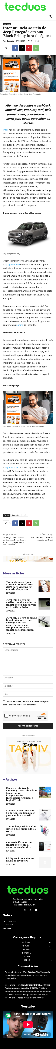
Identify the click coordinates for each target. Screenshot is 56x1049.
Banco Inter (16, 515)
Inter (25, 515)
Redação (10, 41)
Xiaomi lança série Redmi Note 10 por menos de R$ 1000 (21, 829)
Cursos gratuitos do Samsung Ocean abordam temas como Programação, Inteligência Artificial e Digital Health (21, 794)
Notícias (7, 24)
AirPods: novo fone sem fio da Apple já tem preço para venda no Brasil (20, 813)
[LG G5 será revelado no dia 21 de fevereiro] (45, 862)
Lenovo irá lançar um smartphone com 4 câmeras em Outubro (19, 845)
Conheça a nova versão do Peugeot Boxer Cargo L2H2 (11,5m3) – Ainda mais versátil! (14, 541)
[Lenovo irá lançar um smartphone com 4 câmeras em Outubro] (45, 846)
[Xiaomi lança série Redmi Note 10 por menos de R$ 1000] (45, 830)
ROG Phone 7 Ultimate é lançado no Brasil (42, 539)
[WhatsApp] (36, 48)
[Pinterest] (29, 48)
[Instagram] (25, 910)
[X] (22, 48)
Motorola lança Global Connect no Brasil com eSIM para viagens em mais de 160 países (19, 586)
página (19, 324)
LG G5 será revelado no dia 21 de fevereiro (20, 859)
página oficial (13, 264)
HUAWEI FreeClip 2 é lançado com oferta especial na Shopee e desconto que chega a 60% (27, 975)
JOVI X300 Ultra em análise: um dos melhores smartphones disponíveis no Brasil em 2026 (21, 604)
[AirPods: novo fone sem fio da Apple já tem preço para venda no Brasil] (45, 814)
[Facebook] (15, 48)
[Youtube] (36, 910)
